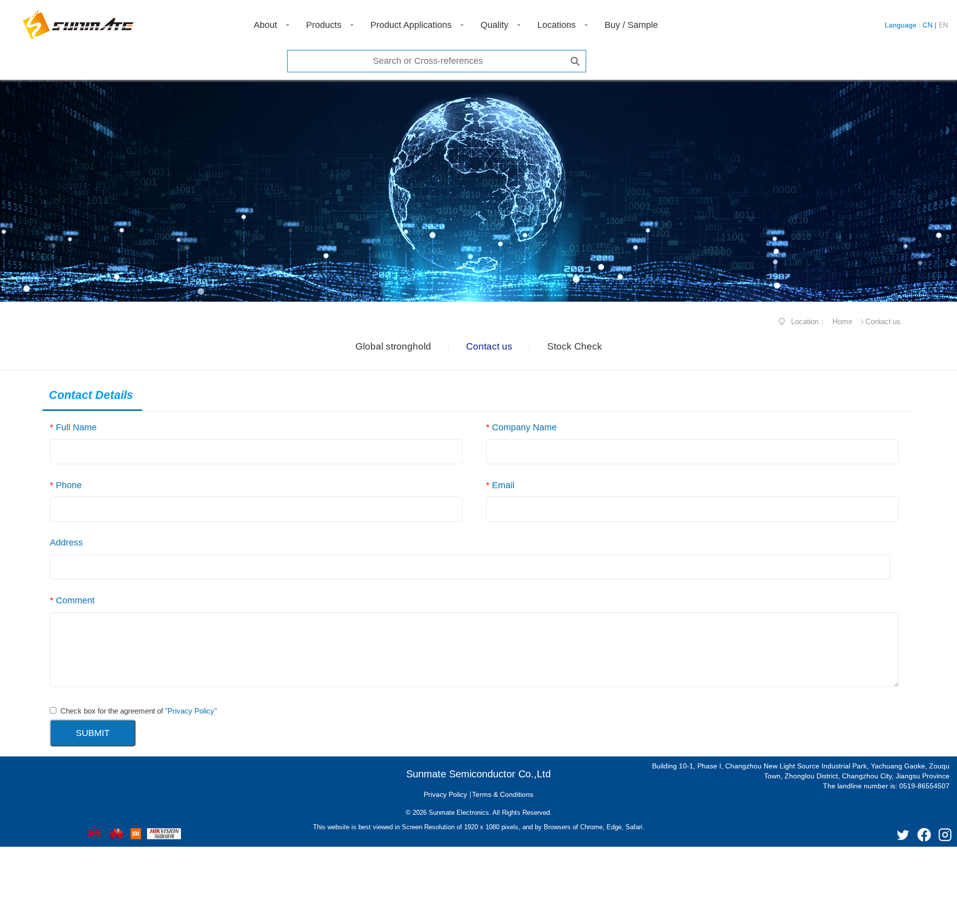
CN (928, 25)
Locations (556, 25)
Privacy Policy (445, 794)
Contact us (489, 346)
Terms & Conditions (502, 794)
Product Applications (411, 25)
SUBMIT (93, 733)
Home (842, 321)
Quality (494, 25)
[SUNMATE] (78, 25)
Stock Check (574, 346)
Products (323, 25)
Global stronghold (393, 346)
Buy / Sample (631, 25)
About (265, 25)
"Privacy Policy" (191, 711)
